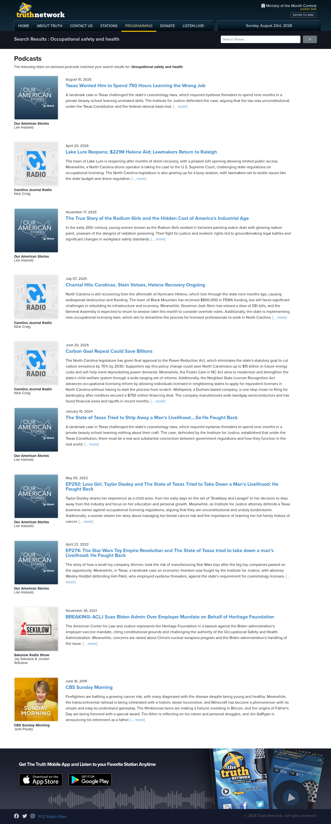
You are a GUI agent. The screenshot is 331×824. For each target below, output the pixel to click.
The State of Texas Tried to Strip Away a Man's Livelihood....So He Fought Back (152, 418)
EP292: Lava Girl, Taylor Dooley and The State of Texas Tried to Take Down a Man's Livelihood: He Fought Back (172, 486)
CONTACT (81, 26)
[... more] (180, 106)
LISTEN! (193, 26)
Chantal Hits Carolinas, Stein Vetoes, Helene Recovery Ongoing (135, 285)
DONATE (167, 26)
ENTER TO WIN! (303, 15)
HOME (23, 26)
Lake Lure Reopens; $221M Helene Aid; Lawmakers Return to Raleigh (141, 152)
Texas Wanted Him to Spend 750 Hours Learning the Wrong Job (135, 86)
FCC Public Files (52, 816)
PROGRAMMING (138, 26)
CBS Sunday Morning (89, 687)
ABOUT (49, 26)
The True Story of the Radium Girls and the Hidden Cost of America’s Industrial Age (157, 218)
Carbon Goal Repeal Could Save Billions (109, 351)
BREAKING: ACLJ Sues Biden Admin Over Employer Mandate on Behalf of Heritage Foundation (170, 617)
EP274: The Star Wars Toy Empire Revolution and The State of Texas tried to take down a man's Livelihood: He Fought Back (170, 553)
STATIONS (109, 26)
